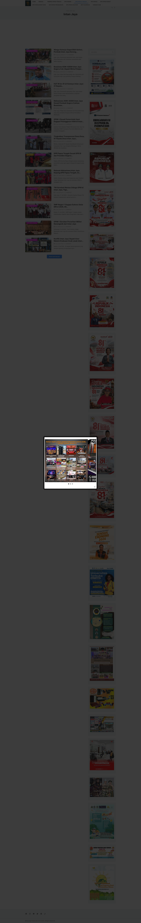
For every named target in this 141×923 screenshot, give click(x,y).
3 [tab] (72, 483)
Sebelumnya (47, 461)
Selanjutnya (94, 461)
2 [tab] (70, 483)
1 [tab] (68, 483)
